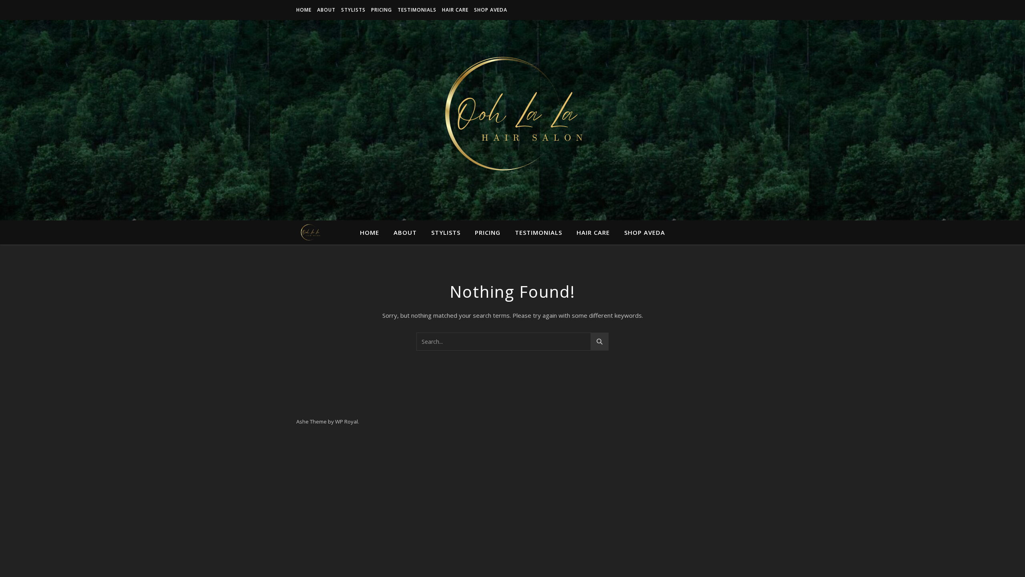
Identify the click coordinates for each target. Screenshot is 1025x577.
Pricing (381, 9)
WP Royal (346, 421)
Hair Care (455, 9)
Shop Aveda (490, 9)
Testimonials (417, 9)
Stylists (353, 9)
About (326, 9)
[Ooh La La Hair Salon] (512, 115)
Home (304, 9)
